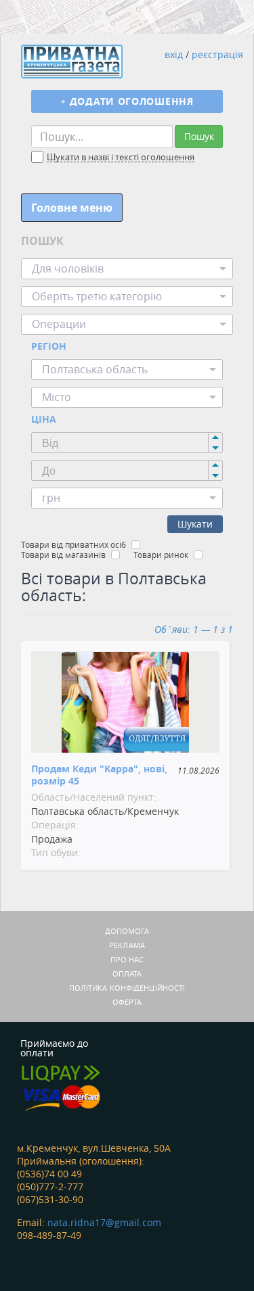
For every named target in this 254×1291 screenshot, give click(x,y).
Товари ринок (160, 554)
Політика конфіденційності (127, 988)
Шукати (195, 523)
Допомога (127, 931)
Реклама (127, 945)
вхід (174, 54)
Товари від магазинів (63, 554)
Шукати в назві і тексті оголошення (120, 157)
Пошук (199, 136)
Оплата (127, 973)
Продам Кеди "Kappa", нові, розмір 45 (99, 774)
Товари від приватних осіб (73, 544)
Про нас (127, 959)
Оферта (127, 1002)
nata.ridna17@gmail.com (104, 1222)
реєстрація (217, 54)
